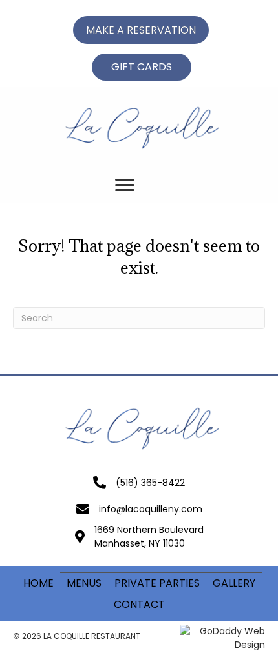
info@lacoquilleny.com (150, 509)
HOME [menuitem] (38, 583)
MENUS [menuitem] (84, 583)
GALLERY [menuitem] (234, 583)
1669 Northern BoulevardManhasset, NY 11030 (149, 536)
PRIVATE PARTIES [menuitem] (157, 583)
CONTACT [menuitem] (139, 604)
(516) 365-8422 (150, 482)
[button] (141, 30)
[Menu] (125, 185)
